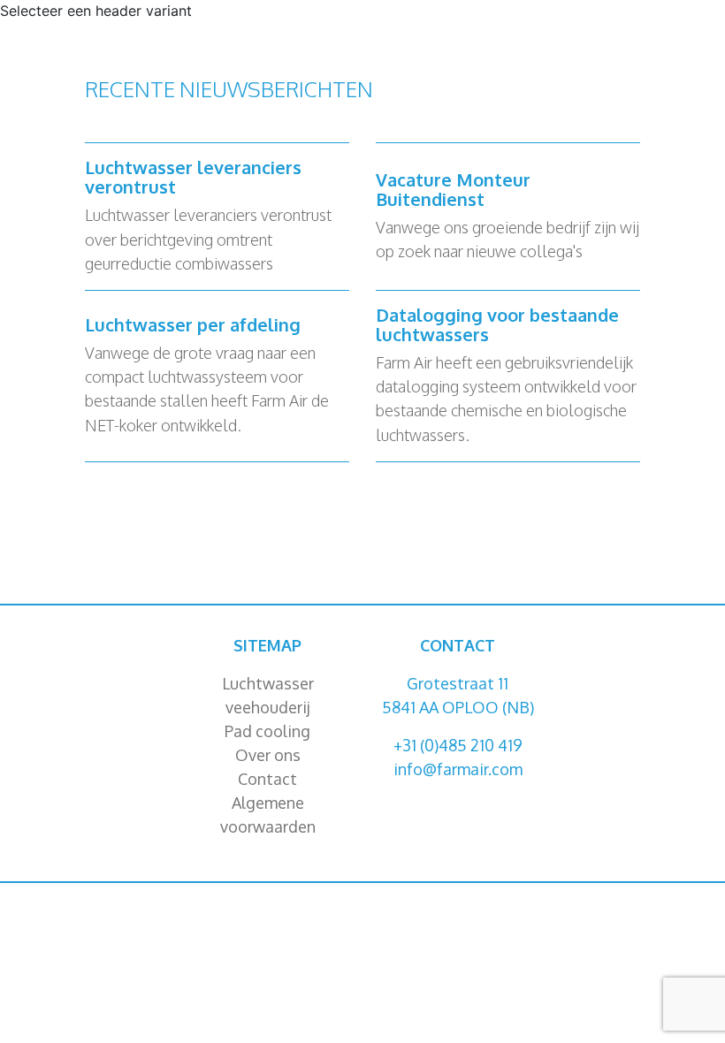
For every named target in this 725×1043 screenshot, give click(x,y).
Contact (267, 778)
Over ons (268, 755)
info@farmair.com (458, 769)
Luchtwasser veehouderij (268, 695)
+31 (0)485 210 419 (458, 745)
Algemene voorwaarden (268, 814)
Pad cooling (267, 731)
